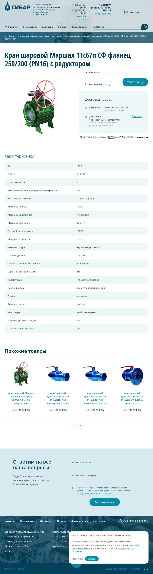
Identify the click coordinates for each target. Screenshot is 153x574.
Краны (59, 36)
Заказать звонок (105, 502)
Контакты (99, 521)
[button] (80, 426)
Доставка (47, 26)
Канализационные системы (66, 531)
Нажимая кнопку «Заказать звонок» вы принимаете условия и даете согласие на (104, 490)
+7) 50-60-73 (79, 12)
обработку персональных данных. (96, 493)
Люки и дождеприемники (18, 541)
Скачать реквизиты (136, 521)
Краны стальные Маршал (76, 36)
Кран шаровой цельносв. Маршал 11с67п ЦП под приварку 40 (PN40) (58, 398)
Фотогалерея (79, 26)
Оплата (62, 26)
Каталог (13, 26)
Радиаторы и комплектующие (68, 541)
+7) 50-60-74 (79, 6)
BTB (146, 568)
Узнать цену (135, 82)
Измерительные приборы (19, 536)
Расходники (58, 536)
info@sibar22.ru (103, 13)
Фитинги (9, 551)
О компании (30, 26)
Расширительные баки (17, 546)
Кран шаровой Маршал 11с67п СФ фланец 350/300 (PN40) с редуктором (21, 398)
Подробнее (137, 116)
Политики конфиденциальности (100, 490)
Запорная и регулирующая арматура (36, 36)
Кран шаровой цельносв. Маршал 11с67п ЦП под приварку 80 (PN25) (95, 398)
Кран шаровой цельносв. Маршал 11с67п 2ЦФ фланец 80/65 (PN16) (132, 398)
